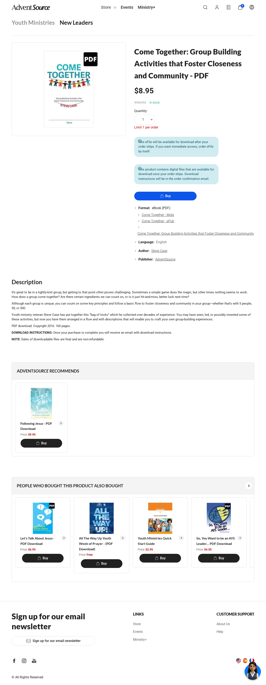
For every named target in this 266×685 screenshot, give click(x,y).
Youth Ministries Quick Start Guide (155, 541)
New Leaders (76, 22)
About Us (223, 624)
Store (106, 7)
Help (220, 632)
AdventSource (165, 259)
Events (127, 7)
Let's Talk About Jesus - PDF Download (37, 541)
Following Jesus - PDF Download (36, 426)
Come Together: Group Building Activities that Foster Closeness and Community (196, 234)
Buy (168, 196)
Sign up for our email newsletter (57, 641)
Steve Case (159, 251)
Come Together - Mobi (158, 215)
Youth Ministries (33, 22)
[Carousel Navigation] (132, 486)
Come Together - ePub (158, 221)
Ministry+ (146, 7)
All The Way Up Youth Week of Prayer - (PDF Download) (96, 543)
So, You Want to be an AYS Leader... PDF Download (215, 541)
